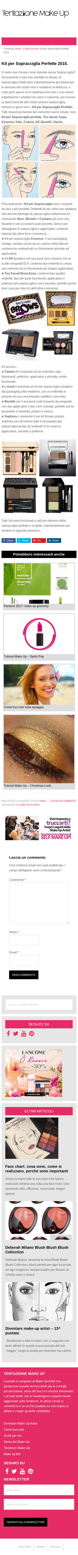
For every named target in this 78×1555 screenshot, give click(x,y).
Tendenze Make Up (17, 1448)
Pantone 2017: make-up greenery (26, 606)
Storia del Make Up (17, 1441)
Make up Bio (12, 1454)
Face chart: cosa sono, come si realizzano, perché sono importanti (37, 1168)
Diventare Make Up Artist (20, 1423)
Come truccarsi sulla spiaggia (24, 707)
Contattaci (40, 1547)
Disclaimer (56, 1547)
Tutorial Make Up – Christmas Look (27, 785)
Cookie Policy (24, 1547)
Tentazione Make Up (39, 14)
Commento (17, 879)
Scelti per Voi (13, 1435)
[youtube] (23, 1034)
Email (14, 952)
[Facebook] (8, 1034)
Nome (14, 932)
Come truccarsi (29, 804)
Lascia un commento (63, 801)
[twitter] (16, 1034)
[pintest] (31, 1034)
